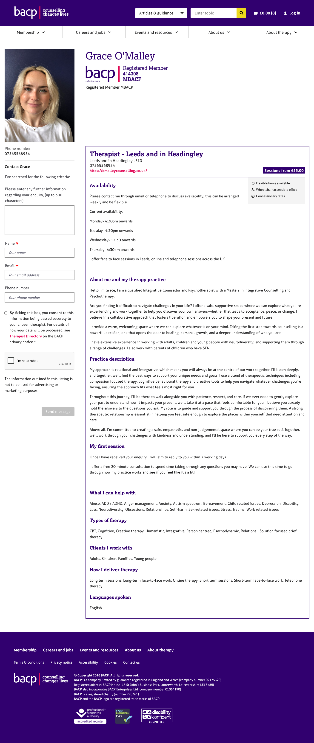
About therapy (278, 32)
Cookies (110, 662)
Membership (28, 32)
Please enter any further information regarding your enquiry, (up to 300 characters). (35, 195)
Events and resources (153, 32)
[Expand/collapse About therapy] (295, 32)
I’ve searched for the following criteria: (37, 176)
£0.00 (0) (268, 13)
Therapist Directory (25, 336)
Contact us (131, 662)
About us (216, 32)
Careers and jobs (90, 32)
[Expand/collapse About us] (228, 32)
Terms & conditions (29, 662)
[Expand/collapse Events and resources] (176, 32)
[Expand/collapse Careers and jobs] (109, 32)
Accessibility (88, 662)
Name (10, 243)
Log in (294, 13)
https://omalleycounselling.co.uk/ (118, 170)
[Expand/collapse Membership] (43, 32)
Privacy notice (61, 662)
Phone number (17, 288)
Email (9, 265)
